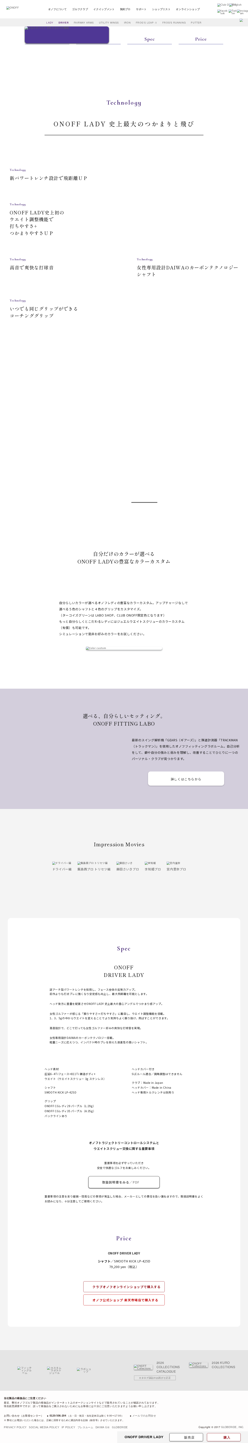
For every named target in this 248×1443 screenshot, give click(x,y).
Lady (49, 22)
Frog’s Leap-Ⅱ (146, 22)
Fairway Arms (84, 22)
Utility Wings (109, 22)
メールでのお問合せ (144, 1415)
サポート (141, 9)
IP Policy (68, 1427)
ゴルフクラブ (80, 9)
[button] (17, 503)
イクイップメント (104, 9)
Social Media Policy (44, 1427)
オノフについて (57, 9)
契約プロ (125, 9)
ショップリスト (161, 9)
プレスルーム (85, 1427)
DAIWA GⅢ (103, 1427)
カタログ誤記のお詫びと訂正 (155, 1378)
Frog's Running (174, 22)
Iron (127, 22)
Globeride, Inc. (232, 1427)
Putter (196, 22)
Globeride (120, 1427)
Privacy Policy (15, 1427)
